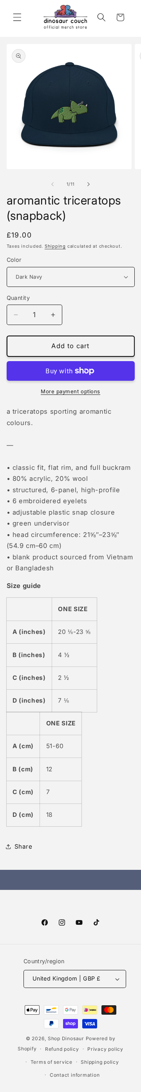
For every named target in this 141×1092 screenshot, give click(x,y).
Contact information (75, 1075)
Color (14, 259)
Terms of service (51, 1062)
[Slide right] (88, 184)
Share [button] (23, 846)
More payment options (70, 391)
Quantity (18, 297)
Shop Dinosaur (66, 1038)
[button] (17, 17)
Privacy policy (105, 1049)
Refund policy (62, 1049)
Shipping (55, 246)
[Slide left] (52, 184)
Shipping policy (100, 1062)
